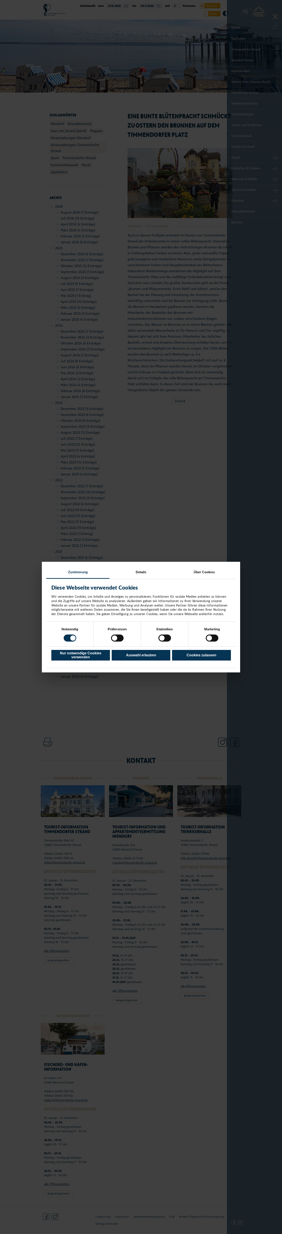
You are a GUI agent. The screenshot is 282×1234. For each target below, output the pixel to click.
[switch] (117, 638)
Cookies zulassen (201, 655)
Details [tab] (141, 572)
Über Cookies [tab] (204, 572)
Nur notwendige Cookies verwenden (80, 655)
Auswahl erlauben (141, 655)
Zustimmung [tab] (78, 572)
